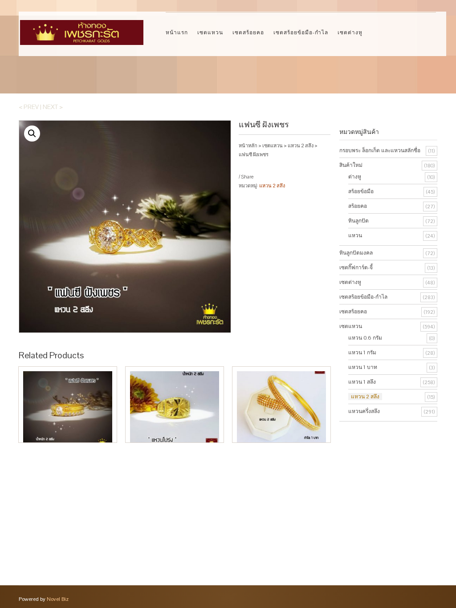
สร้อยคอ (357, 206)
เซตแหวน (210, 32)
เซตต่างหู (350, 32)
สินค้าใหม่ (350, 165)
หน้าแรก (177, 32)
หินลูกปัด (358, 220)
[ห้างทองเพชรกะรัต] (81, 28)
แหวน (355, 235)
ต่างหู (354, 176)
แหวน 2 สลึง (301, 145)
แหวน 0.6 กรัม (365, 337)
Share (247, 177)
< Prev (29, 107)
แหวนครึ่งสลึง (364, 411)
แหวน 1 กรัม (362, 352)
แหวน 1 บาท (362, 367)
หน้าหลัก (248, 145)
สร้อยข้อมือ (361, 191)
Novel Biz (58, 599)
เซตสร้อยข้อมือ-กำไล (300, 32)
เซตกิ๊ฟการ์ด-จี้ (356, 267)
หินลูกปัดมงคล (356, 252)
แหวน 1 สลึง (362, 381)
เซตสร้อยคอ (248, 32)
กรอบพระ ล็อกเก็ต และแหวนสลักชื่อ (379, 150)
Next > (53, 107)
